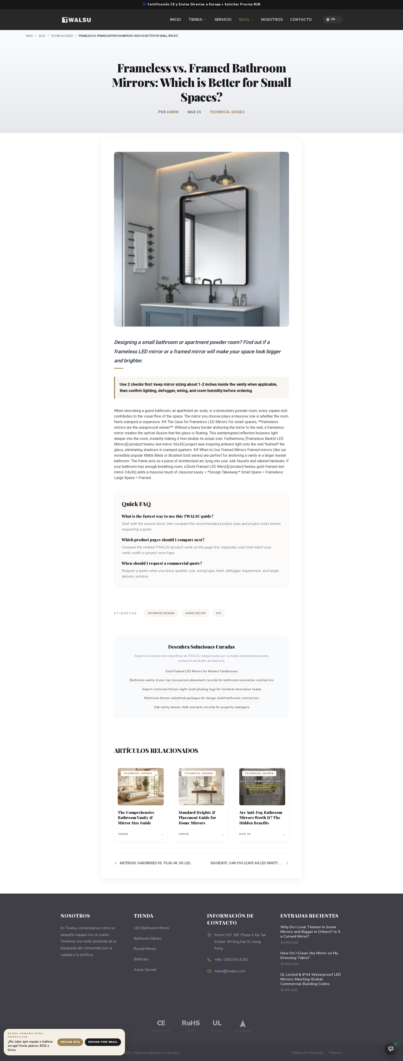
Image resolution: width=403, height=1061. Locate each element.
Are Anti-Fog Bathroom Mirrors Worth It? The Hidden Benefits (260, 817)
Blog (244, 19)
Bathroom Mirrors (148, 938)
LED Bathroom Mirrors (151, 928)
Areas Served (145, 969)
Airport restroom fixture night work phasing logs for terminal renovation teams (201, 689)
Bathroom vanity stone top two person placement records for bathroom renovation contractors (202, 680)
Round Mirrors (145, 948)
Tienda (195, 19)
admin (173, 112)
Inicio (175, 19)
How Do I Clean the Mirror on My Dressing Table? (309, 955)
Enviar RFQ (70, 1042)
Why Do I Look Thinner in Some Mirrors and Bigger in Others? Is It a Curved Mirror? (310, 932)
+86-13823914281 (232, 959)
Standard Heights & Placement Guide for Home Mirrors (197, 817)
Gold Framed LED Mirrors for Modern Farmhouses (201, 671)
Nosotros (272, 19)
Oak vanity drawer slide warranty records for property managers (201, 707)
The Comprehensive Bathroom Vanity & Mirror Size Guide (136, 817)
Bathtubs (141, 959)
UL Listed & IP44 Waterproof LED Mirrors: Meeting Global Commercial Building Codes (310, 979)
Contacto (301, 19)
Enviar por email (103, 1042)
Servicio (223, 19)
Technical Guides (62, 35)
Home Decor (195, 613)
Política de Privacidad (307, 1053)
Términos (335, 1053)
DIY (218, 613)
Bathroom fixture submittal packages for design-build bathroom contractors (201, 698)
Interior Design (161, 613)
